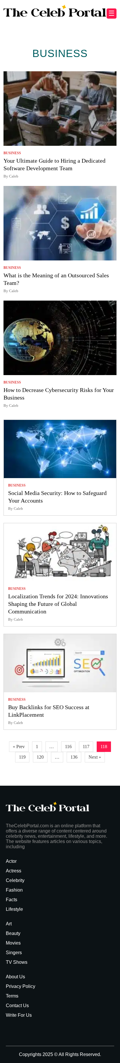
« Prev (19, 746)
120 (40, 757)
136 (73, 757)
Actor (11, 861)
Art (9, 923)
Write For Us (19, 1015)
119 (22, 757)
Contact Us (17, 1005)
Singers (14, 952)
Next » (95, 757)
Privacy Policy (20, 986)
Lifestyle (14, 909)
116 (68, 746)
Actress (13, 870)
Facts (11, 899)
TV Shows (16, 962)
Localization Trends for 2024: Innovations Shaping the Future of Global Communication (58, 604)
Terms (12, 995)
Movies (13, 942)
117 (86, 746)
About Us (15, 976)
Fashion (14, 890)
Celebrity (15, 880)
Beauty (13, 933)
